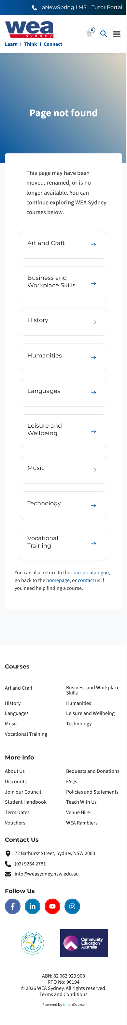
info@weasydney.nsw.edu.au (47, 873)
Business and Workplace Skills (93, 690)
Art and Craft (19, 688)
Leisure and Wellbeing (90, 713)
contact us (89, 580)
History (13, 703)
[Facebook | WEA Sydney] (13, 906)
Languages (17, 713)
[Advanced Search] (103, 34)
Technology (79, 723)
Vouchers (15, 822)
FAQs (71, 781)
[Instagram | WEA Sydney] (72, 906)
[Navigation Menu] (117, 34)
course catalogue (90, 572)
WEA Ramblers (82, 822)
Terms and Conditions (63, 994)
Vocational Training (26, 734)
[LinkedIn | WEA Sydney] (32, 906)
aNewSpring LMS (64, 7)
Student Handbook (26, 802)
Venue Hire (78, 812)
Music (11, 723)
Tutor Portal (107, 7)
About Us (15, 771)
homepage (58, 580)
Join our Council (23, 792)
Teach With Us (81, 802)
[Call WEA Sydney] (34, 7)
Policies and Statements (92, 792)
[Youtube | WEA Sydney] (52, 906)
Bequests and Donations (93, 771)
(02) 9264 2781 (30, 863)
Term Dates (17, 812)
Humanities (78, 703)
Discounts (16, 781)
